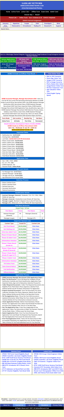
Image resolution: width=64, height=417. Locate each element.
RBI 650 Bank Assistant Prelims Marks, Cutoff (16, 363)
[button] (25, 11)
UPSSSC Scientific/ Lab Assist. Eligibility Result (16, 356)
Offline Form (35, 12)
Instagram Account (57, 54)
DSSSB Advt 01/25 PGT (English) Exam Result (16, 361)
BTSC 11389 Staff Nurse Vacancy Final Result (16, 358)
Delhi (37, 23)
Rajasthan (16, 23)
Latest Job (25, 12)
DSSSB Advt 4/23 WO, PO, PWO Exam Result (16, 359)
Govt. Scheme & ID (35, 18)
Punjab (27, 23)
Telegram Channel (24, 54)
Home (8, 12)
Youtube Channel (32, 56)
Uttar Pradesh (5, 26)
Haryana (5, 23)
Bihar (58, 23)
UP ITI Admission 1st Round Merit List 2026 (15, 369)
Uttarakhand (27, 26)
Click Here (35, 226)
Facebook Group (45, 54)
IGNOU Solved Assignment (32, 20)
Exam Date (45, 12)
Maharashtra (16, 26)
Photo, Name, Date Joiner (55, 84)
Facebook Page (35, 54)
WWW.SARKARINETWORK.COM (32, 5)
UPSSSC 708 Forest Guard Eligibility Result (15, 354)
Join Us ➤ (3, 54)
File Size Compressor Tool (55, 87)
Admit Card (54, 12)
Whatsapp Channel (12, 54)
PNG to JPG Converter (54, 76)
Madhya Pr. (37, 26)
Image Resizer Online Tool (55, 86)
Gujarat (58, 26)
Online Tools (23, 18)
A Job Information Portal (32, 8)
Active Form (15, 12)
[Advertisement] (32, 42)
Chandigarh (48, 23)
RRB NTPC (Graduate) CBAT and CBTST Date (48, 369)
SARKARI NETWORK (32, 3)
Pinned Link (13, 18)
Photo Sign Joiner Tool (54, 78)
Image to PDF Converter (54, 80)
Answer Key (28, 15)
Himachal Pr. (48, 26)
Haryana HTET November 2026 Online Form (48, 367)
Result (37, 15)
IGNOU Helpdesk (49, 18)
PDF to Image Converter (54, 82)
